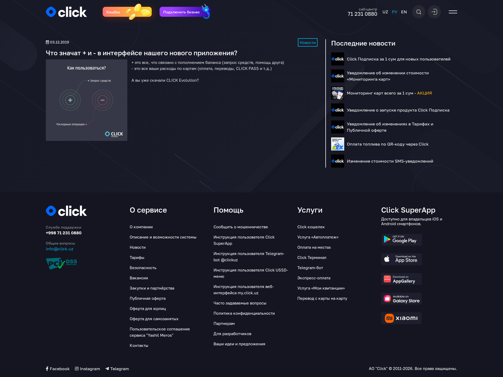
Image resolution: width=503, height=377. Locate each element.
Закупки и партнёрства (152, 288)
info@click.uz (59, 248)
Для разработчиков (232, 333)
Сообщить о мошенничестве (241, 226)
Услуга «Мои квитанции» (321, 288)
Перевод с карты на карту (322, 298)
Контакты (139, 345)
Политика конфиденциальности (244, 313)
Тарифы (137, 257)
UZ (385, 11)
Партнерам (224, 323)
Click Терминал (311, 257)
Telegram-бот (310, 267)
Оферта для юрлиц (148, 308)
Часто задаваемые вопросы (240, 303)
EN (404, 11)
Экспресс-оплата (313, 277)
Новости (308, 42)
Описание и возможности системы (163, 237)
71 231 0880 (362, 13)
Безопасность (143, 267)
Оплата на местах (314, 247)
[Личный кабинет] (434, 11)
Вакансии (139, 277)
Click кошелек (311, 226)
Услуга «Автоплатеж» (317, 237)
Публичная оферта (148, 298)
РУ (394, 11)
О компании (141, 226)
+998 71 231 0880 (63, 232)
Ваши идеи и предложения (239, 343)
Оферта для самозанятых (154, 318)
